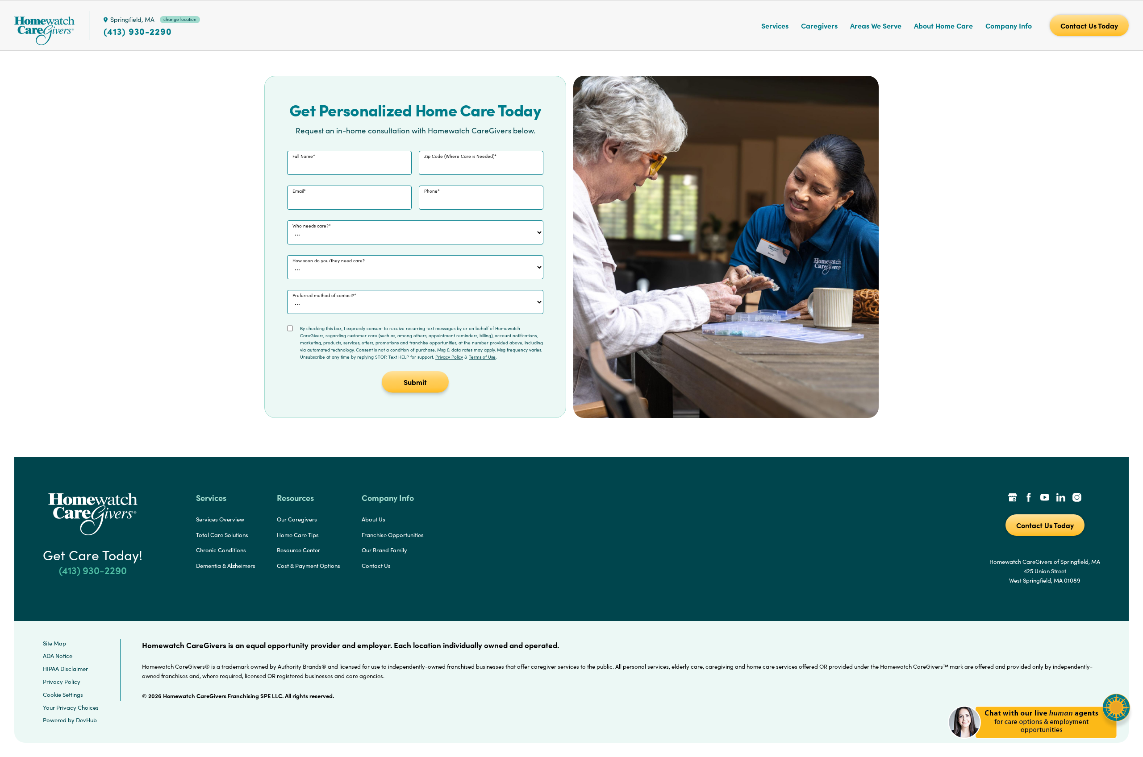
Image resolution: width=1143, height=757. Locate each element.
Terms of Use (482, 357)
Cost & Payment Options (308, 566)
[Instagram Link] (1076, 498)
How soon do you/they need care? (328, 260)
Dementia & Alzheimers (225, 566)
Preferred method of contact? (323, 295)
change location (179, 19)
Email (298, 191)
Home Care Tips (298, 535)
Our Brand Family (384, 550)
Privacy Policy (449, 357)
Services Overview (220, 519)
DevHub (86, 720)
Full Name (302, 156)
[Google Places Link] (1012, 498)
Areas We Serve (875, 25)
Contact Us (376, 566)
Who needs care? (310, 226)
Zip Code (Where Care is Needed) (459, 156)
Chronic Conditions (221, 550)
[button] (1039, 743)
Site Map (54, 643)
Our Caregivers (297, 519)
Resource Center (298, 550)
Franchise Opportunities (393, 535)
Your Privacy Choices (71, 707)
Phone (431, 191)
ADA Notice (57, 656)
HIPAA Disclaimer (65, 669)
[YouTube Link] (1044, 498)
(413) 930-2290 (138, 31)
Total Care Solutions (222, 535)
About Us (373, 519)
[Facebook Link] (1028, 498)
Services (774, 25)
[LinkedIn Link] (1060, 498)
